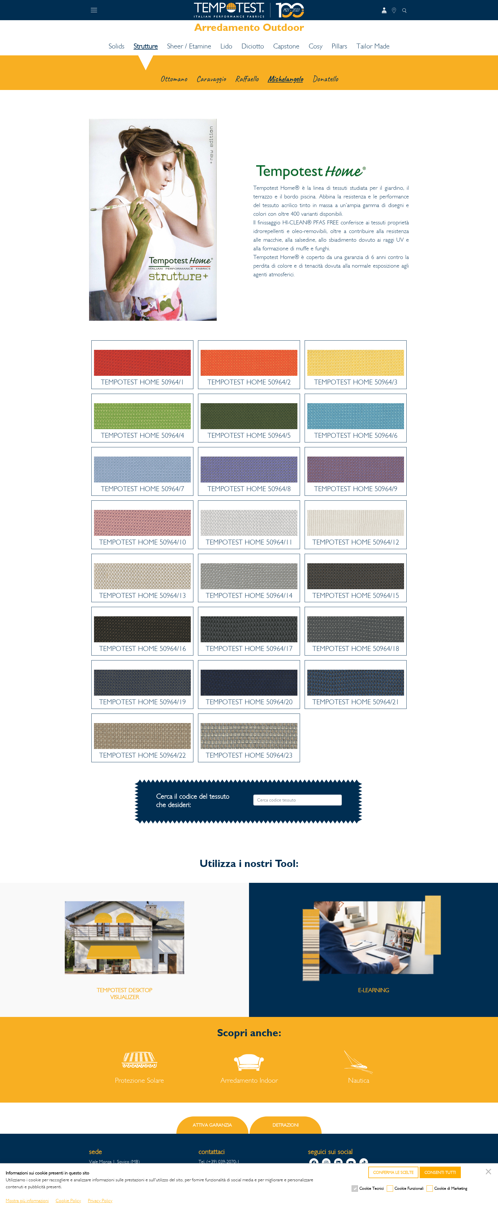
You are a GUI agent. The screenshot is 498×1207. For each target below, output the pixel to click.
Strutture (146, 46)
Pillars (339, 46)
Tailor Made (373, 46)
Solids (116, 46)
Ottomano (173, 79)
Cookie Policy (68, 1200)
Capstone (286, 46)
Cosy (315, 46)
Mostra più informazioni (27, 1200)
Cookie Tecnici (371, 1188)
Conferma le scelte (393, 1172)
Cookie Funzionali (409, 1188)
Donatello (325, 79)
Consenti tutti (440, 1172)
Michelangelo (285, 79)
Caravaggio (211, 79)
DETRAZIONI (286, 1125)
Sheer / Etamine (189, 46)
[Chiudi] (489, 1172)
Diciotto (253, 46)
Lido (226, 46)
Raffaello (247, 79)
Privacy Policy (100, 1200)
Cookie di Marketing (450, 1188)
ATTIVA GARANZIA (212, 1125)
